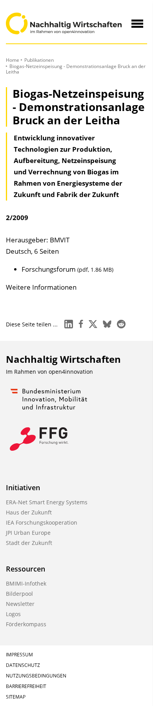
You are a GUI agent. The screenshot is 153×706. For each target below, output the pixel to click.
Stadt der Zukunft (29, 543)
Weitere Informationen (41, 287)
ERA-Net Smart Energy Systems (46, 502)
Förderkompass (26, 624)
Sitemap (16, 696)
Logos (13, 614)
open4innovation (71, 371)
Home (12, 60)
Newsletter (20, 603)
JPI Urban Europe (28, 532)
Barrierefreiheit (26, 686)
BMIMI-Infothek (26, 583)
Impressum (19, 654)
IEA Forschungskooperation (41, 522)
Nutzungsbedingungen (36, 675)
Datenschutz (23, 665)
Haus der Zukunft (29, 512)
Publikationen (39, 60)
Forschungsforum (67, 269)
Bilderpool (19, 593)
